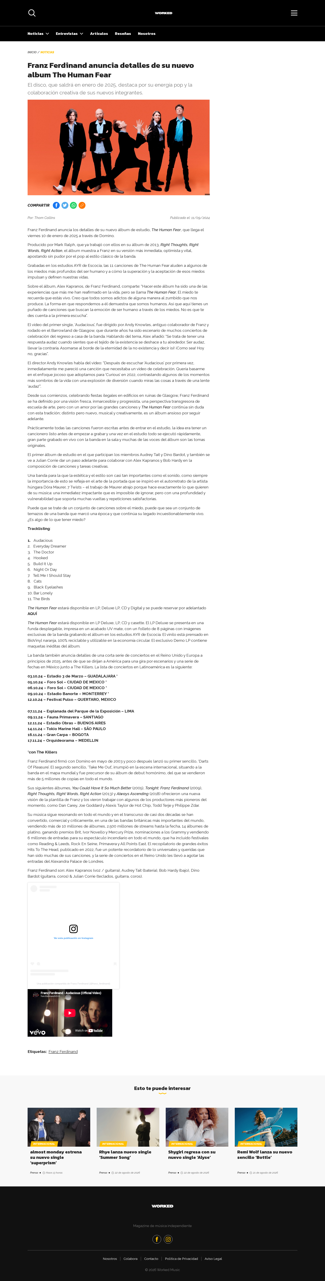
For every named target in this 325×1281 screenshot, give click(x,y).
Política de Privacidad (181, 1259)
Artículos (99, 33)
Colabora (130, 1259)
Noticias (36, 33)
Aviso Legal (213, 1259)
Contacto (151, 1259)
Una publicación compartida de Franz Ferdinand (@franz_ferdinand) (73, 983)
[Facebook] (157, 1239)
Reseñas (123, 33)
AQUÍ (32, 613)
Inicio (32, 52)
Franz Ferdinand (63, 1051)
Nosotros (147, 33)
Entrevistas (67, 33)
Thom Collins (44, 218)
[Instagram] (168, 1239)
